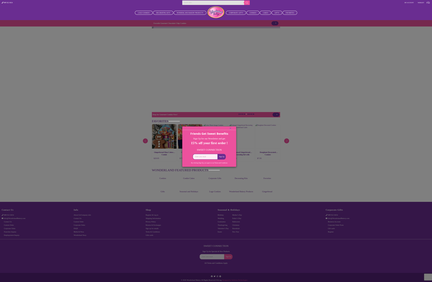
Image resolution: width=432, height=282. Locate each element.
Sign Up (221, 157)
